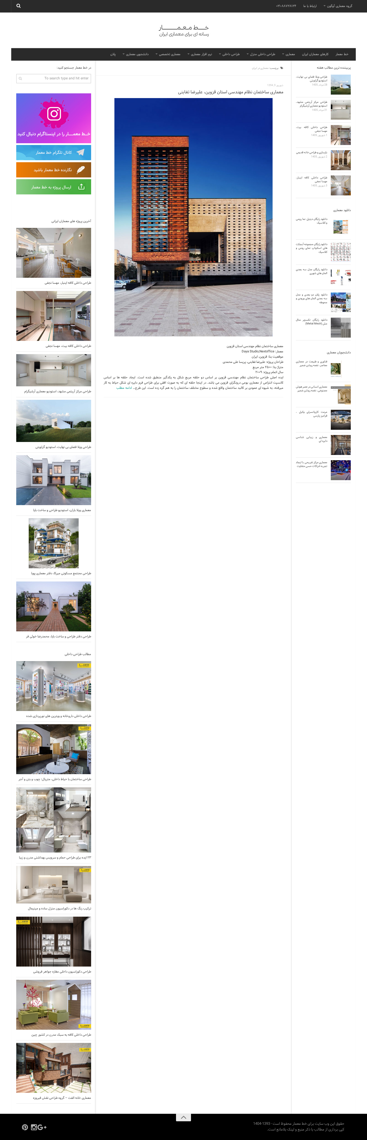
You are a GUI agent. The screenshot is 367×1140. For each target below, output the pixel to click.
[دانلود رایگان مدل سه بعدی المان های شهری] (341, 277)
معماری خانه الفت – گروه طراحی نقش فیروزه (62, 1098)
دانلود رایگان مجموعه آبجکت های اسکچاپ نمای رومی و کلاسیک (311, 248)
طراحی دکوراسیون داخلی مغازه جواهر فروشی (62, 972)
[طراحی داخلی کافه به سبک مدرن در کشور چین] (53, 1005)
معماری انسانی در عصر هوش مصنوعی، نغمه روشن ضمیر (311, 389)
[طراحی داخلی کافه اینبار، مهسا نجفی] (53, 253)
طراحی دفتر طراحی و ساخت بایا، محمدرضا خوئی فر (58, 636)
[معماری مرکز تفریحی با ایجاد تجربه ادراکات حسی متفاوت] (341, 470)
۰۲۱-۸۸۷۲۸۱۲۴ (286, 6)
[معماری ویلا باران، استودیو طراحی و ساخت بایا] (53, 480)
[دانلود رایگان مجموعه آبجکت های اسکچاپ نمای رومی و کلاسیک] (341, 252)
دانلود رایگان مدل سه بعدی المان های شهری (311, 271)
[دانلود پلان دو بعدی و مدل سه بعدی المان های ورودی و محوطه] (341, 302)
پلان (113, 54)
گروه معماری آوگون (339, 6)
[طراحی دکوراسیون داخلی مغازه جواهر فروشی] (53, 942)
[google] (42, 1127)
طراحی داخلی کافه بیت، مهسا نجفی (68, 346)
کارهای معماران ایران (315, 54)
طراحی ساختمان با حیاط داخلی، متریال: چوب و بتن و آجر (54, 779)
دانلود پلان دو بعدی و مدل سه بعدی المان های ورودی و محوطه (311, 298)
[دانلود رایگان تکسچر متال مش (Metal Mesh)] (341, 328)
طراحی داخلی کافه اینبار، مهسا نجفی (68, 283)
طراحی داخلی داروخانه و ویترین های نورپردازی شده (58, 716)
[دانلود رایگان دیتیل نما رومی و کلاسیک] (341, 227)
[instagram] (33, 1127)
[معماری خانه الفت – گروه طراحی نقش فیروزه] (53, 1068)
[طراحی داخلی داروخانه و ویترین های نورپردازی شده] (53, 686)
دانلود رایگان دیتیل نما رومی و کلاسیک (311, 221)
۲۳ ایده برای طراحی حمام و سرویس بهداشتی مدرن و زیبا (55, 857)
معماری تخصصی (170, 54)
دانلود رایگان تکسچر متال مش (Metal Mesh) (311, 322)
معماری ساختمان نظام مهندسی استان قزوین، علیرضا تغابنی (230, 92)
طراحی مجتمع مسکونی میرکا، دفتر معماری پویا (61, 573)
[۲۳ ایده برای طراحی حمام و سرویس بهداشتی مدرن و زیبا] (53, 820)
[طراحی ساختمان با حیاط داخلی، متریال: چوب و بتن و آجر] (53, 749)
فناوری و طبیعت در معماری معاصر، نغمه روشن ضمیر (311, 363)
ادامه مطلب (124, 388)
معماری (290, 54)
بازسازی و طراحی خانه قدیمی (311, 152)
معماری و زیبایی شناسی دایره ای (311, 439)
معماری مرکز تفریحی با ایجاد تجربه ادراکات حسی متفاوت (311, 464)
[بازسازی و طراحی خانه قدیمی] (341, 160)
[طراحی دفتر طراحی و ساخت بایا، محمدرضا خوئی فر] (53, 606)
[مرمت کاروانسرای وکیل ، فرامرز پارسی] (341, 420)
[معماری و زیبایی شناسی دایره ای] (341, 445)
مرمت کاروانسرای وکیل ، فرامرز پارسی (311, 414)
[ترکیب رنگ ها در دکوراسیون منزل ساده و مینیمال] (53, 884)
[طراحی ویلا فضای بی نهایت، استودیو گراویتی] (53, 421)
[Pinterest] (24, 1127)
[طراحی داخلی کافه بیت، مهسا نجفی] (53, 316)
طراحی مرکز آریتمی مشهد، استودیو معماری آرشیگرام (57, 391)
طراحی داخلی (231, 54)
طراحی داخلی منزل (262, 54)
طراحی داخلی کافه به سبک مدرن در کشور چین (61, 1035)
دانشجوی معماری (137, 54)
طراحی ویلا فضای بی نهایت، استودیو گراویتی (63, 447)
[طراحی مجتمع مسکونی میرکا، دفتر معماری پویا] (53, 543)
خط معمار (342, 54)
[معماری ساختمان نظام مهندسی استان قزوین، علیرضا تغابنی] (193, 217)
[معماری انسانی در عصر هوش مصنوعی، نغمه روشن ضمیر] (341, 395)
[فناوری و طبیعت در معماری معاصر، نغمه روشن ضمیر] (341, 369)
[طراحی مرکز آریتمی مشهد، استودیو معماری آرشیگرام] (53, 370)
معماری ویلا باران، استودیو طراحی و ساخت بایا (62, 510)
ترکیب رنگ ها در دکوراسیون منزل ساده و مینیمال (59, 908)
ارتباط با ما (310, 6)
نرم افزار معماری (201, 54)
